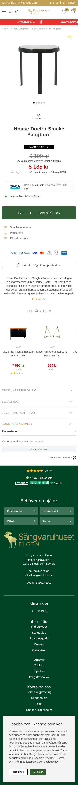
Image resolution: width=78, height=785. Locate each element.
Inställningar (18, 771)
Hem (4, 28)
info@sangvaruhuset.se (39, 575)
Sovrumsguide (39, 638)
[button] (39, 432)
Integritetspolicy (39, 677)
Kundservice (14, 511)
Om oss (39, 644)
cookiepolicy (51, 761)
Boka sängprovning (39, 692)
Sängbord (23, 28)
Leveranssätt (50, 511)
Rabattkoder (39, 626)
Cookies (39, 665)
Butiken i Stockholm (39, 709)
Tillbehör (12, 28)
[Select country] (15, 11)
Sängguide (39, 632)
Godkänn (38, 771)
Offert (10, 521)
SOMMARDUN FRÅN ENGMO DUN (19, 3)
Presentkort (39, 650)
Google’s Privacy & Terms (49, 757)
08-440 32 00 (41, 571)
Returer (46, 521)
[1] (39, 69)
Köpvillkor (39, 671)
